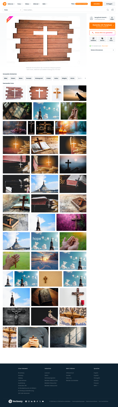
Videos (27, 4)
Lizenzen (47, 373)
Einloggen (109, 4)
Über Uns (69, 378)
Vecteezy (20, 375)
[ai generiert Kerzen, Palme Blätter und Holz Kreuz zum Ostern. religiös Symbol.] (70, 128)
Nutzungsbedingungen (78, 401)
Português (97, 378)
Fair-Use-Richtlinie (103, 401)
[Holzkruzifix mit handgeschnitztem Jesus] (72, 316)
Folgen (112, 19)
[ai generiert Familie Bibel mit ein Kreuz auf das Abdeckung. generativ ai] (44, 297)
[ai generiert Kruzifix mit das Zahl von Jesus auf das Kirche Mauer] (16, 316)
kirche (72, 78)
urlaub (48, 78)
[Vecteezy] (4, 4)
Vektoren (10, 4)
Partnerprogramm (50, 378)
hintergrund (39, 78)
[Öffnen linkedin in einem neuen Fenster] (31, 401)
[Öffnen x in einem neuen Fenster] (40, 401)
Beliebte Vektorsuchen (51, 380)
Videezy (20, 378)
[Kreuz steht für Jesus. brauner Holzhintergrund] (50, 279)
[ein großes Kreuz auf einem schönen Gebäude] (44, 184)
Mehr (44, 4)
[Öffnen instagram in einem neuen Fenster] (29, 401)
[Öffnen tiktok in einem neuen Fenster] (37, 401)
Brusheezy (21, 373)
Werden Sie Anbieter (72, 380)
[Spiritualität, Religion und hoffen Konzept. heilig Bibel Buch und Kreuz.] (44, 145)
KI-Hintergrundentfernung (26, 390)
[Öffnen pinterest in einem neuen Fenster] (34, 401)
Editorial (35, 4)
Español (96, 375)
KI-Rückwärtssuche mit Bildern (27, 388)
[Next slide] (84, 78)
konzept (28, 78)
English (96, 373)
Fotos (19, 4)
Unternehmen (22, 380)
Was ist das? (105, 46)
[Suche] (108, 10)
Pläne (73, 4)
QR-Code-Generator (24, 393)
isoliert (80, 78)
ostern (13, 78)
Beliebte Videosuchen (51, 385)
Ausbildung (21, 383)
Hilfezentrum (70, 373)
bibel (5, 78)
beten (20, 78)
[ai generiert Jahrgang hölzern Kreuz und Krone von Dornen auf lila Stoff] (14, 128)
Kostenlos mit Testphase (102, 26)
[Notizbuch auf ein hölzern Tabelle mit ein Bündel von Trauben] (17, 111)
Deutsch (96, 380)
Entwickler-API (22, 385)
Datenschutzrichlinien (91, 401)
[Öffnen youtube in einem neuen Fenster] (43, 401)
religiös (64, 78)
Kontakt (68, 375)
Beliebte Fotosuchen (51, 383)
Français (96, 383)
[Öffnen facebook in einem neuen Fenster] (26, 401)
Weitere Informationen (97, 50)
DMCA (46, 375)
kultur (56, 78)
